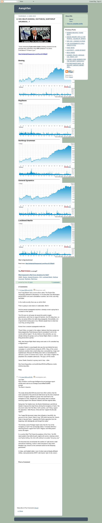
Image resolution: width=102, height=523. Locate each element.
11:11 (30, 282)
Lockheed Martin (47, 277)
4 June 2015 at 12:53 (26, 290)
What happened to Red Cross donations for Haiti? (33, 275)
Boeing (25, 277)
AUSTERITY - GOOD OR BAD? (76, 50)
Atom (36, 508)
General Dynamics (33, 277)
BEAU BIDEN (71, 52)
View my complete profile (75, 23)
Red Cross (34, 279)
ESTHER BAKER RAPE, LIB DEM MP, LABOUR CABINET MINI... (75, 65)
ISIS (40, 277)
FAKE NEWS (71, 48)
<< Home (20, 511)
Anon (70, 21)
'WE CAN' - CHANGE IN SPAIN (76, 41)
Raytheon (27, 279)
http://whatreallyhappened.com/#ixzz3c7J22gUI (40, 263)
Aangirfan (25, 8)
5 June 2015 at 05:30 (26, 377)
